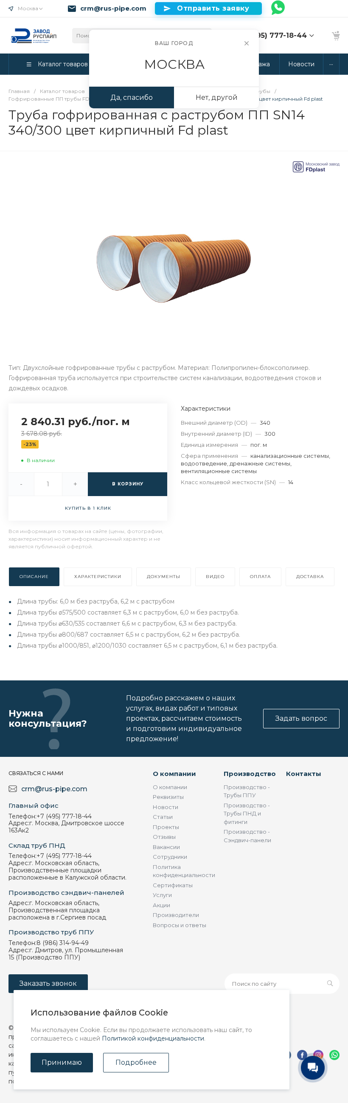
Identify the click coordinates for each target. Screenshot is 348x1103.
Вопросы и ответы (179, 925)
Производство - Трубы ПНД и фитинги (247, 813)
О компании (174, 774)
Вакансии (166, 846)
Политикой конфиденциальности (153, 1038)
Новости (165, 807)
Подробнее (136, 1062)
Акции (161, 905)
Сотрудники (170, 856)
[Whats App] (278, 8)
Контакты (303, 774)
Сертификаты (173, 885)
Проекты (166, 827)
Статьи (163, 816)
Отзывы (164, 836)
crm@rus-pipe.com (113, 8)
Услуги (162, 894)
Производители (176, 914)
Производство (250, 774)
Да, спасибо (131, 97)
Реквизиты (168, 796)
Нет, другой (217, 97)
